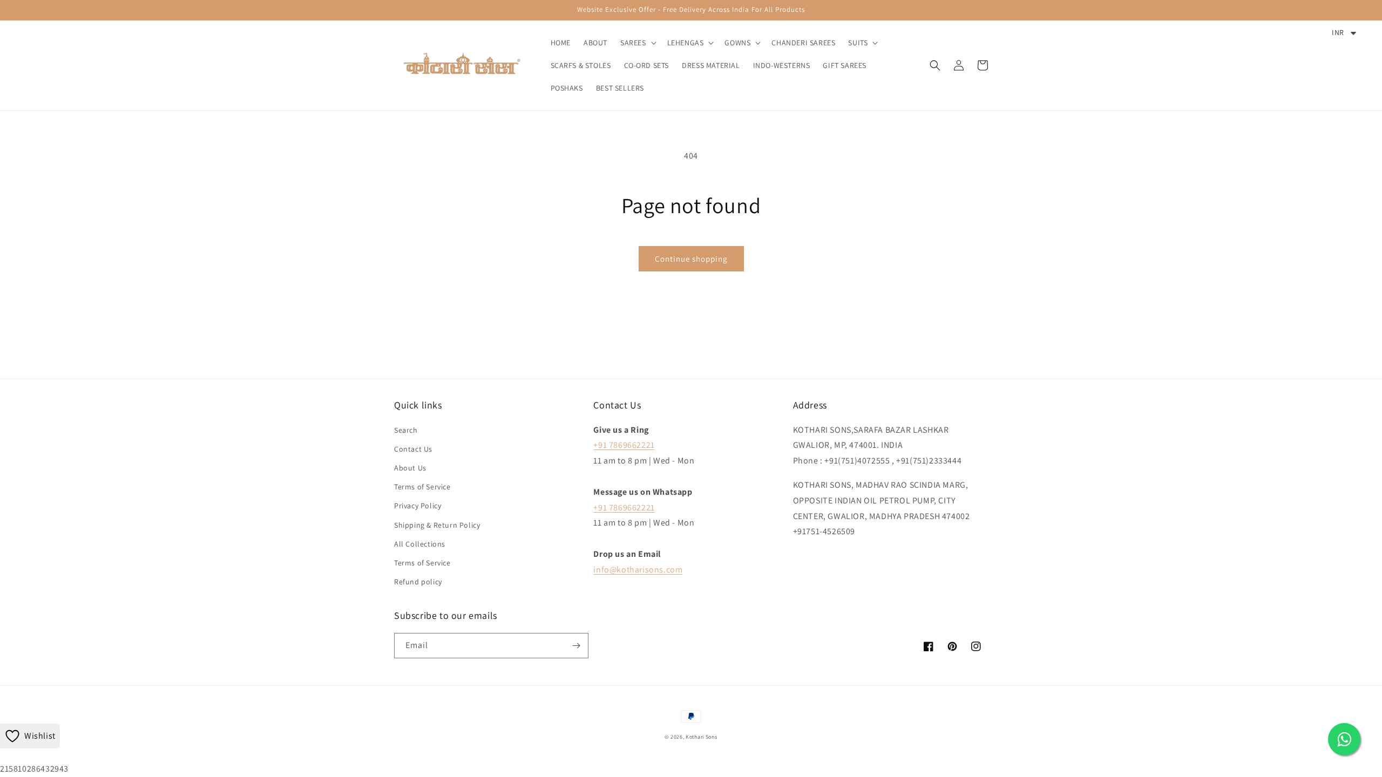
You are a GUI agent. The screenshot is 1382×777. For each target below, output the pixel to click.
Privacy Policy (417, 505)
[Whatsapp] (1344, 739)
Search (406, 430)
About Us (410, 468)
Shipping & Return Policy (437, 525)
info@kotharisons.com (637, 569)
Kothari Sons (701, 736)
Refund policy (418, 582)
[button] (637, 42)
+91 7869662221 (623, 445)
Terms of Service (422, 487)
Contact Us (413, 449)
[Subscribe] (576, 645)
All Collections (419, 544)
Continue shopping (691, 259)
